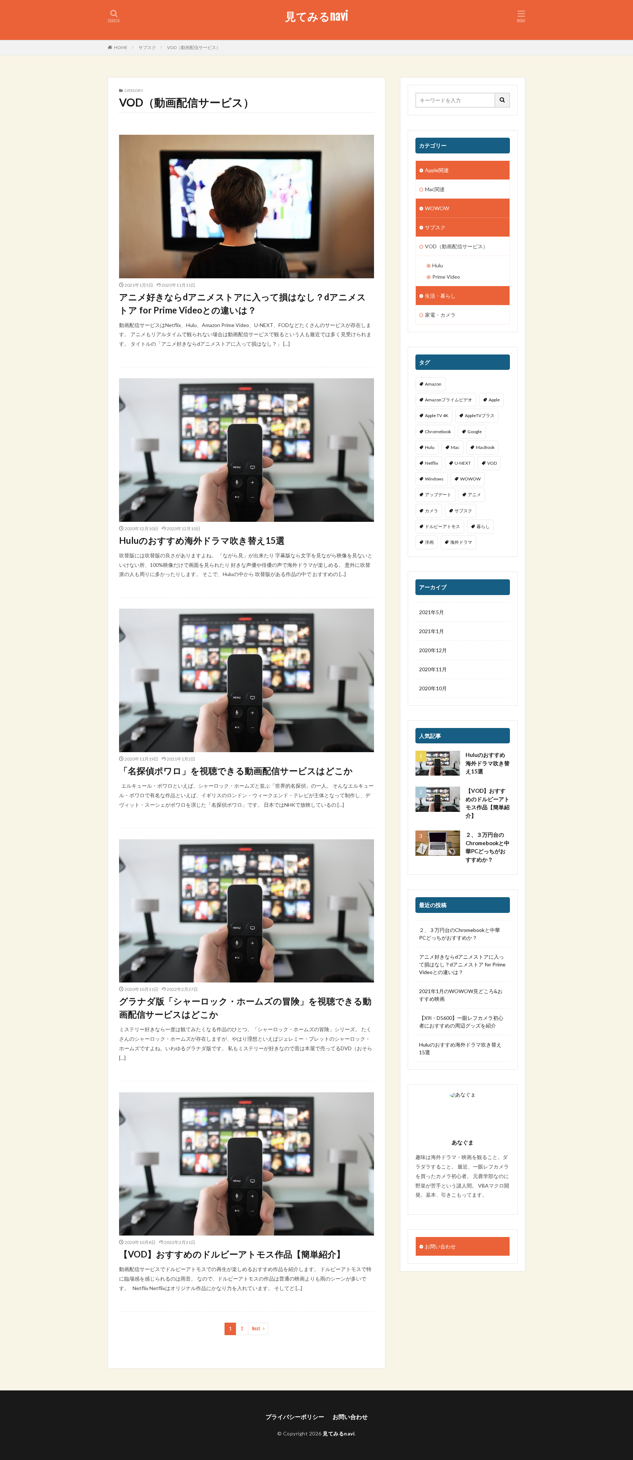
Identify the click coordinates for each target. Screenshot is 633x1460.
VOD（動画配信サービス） (194, 47)
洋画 (429, 542)
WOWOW (437, 208)
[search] (502, 100)
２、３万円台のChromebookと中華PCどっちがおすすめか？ (488, 847)
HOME (120, 47)
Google (474, 431)
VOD (492, 463)
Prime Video (446, 277)
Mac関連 (435, 189)
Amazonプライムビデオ (448, 399)
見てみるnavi (316, 16)
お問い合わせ (440, 1246)
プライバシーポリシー (295, 1416)
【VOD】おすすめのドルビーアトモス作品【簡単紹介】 (232, 1254)
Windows (434, 479)
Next (256, 1328)
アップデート (438, 494)
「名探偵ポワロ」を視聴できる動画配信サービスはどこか (236, 770)
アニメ (474, 494)
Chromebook (438, 431)
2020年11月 (433, 669)
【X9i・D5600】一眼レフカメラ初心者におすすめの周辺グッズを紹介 (461, 1022)
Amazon (433, 384)
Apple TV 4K (436, 415)
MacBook (485, 447)
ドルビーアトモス (442, 526)
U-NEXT (463, 463)
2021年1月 (431, 631)
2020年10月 (433, 688)
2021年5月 (431, 612)
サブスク (147, 47)
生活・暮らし (440, 296)
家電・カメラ (440, 315)
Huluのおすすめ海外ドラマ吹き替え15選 (202, 540)
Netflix (431, 463)
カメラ (431, 510)
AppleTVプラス (480, 415)
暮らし (483, 526)
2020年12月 (433, 650)
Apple (494, 399)
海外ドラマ (461, 542)
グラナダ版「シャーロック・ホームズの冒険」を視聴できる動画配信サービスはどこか (245, 1007)
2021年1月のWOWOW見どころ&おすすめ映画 (461, 995)
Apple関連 (437, 170)
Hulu (437, 265)
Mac (455, 447)
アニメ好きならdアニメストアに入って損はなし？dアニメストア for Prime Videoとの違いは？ (242, 303)
